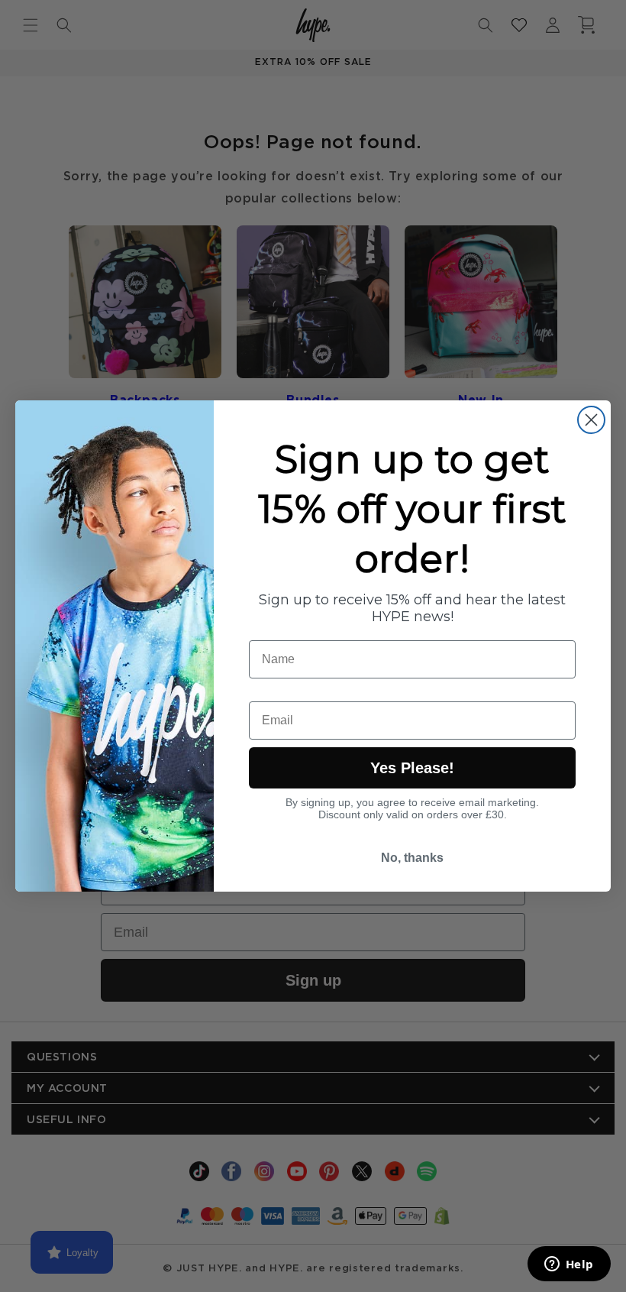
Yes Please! (412, 767)
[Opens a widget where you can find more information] (569, 1265)
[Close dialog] (591, 419)
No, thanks (412, 857)
